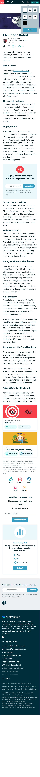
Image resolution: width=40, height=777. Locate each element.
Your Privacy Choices (28, 686)
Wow (15, 488)
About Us (5, 684)
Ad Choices (33, 689)
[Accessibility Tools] (23, 2)
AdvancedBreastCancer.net (13, 646)
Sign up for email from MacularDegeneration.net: (20, 178)
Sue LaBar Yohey (15, 38)
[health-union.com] (11, 617)
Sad (28, 480)
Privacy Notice (19, 192)
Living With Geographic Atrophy (18, 449)
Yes (18, 555)
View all (7, 678)
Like (10, 480)
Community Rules (21, 689)
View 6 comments (19, 508)
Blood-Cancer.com (10, 675)
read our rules (20, 501)
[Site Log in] (27, 2)
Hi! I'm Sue (9, 423)
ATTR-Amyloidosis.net (11, 665)
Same (24, 488)
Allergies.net (7, 652)
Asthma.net (7, 659)
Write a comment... (12, 513)
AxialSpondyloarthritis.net (13, 668)
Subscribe (35, 2)
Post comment (20, 520)
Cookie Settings (7, 689)
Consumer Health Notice (11, 686)
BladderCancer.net (10, 671)
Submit (20, 568)
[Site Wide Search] (12, 2)
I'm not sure (22, 562)
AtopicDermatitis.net (11, 662)
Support (19, 480)
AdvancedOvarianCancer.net (14, 649)
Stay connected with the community (19, 585)
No (18, 559)
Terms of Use (18, 596)
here (4, 473)
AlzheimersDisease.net (11, 655)
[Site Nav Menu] (8, 2)
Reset (30, 30)
